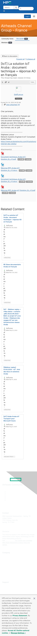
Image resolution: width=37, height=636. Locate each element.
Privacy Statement (20, 615)
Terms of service (7, 571)
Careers (5, 559)
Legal (4, 574)
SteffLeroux (18, 94)
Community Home (7, 39)
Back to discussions (10, 56)
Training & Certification (10, 591)
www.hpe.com (10, 540)
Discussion (21, 39)
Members (6, 42)
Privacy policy (7, 568)
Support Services (8, 585)
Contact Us (6, 562)
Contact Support (8, 588)
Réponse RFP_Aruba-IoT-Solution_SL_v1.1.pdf (18, 190)
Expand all (20, 59)
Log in (27, 16)
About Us (5, 556)
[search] (16, 7)
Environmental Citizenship (11, 565)
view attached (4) (13, 105)
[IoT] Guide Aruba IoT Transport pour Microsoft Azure (11, 418)
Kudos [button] (32, 82)
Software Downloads (9, 594)
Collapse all (30, 59)
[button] (34, 598)
